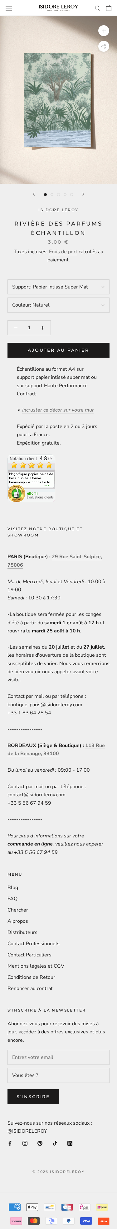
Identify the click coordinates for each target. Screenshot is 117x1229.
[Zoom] (103, 30)
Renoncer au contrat (30, 988)
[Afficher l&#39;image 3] (58, 194)
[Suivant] (83, 194)
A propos (17, 921)
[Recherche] (97, 8)
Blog (12, 887)
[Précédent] (34, 194)
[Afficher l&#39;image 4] (65, 194)
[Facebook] (9, 1143)
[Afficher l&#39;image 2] (52, 194)
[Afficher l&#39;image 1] (45, 194)
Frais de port (63, 251)
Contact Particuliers (29, 954)
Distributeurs (22, 932)
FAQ (12, 898)
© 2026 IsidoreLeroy (58, 1171)
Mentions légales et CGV (35, 966)
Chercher (17, 910)
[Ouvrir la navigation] (9, 8)
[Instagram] (24, 1143)
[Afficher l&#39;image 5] (71, 194)
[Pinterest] (39, 1143)
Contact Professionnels (33, 943)
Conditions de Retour (31, 977)
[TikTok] (54, 1143)
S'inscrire (33, 1096)
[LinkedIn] (69, 1143)
